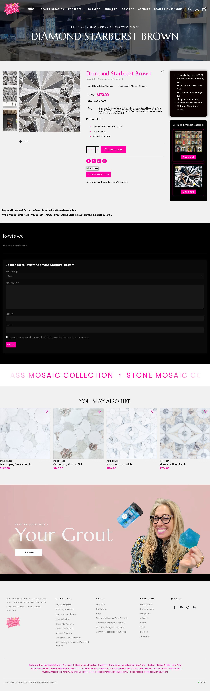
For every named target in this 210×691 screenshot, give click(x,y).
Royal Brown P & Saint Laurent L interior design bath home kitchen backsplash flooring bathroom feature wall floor (130, 111)
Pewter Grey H (128, 109)
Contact (127, 9)
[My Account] (197, 9)
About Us (111, 9)
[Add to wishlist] (162, 71)
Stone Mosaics (139, 86)
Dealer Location (52, 9)
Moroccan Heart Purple (173, 464)
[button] (190, 9)
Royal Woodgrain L (115, 113)
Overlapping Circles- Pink (68, 464)
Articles (144, 9)
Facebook (88, 161)
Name (9, 313)
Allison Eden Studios (102, 86)
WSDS (54, 682)
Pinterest (104, 161)
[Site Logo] (12, 9)
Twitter (94, 161)
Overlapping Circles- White (15, 464)
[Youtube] (181, 607)
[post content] (25, 433)
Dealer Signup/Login (168, 9)
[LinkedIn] (194, 607)
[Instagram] (188, 607)
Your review (12, 282)
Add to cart (115, 149)
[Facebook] (174, 607)
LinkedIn (99, 161)
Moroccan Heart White (119, 464)
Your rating (12, 271)
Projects (75, 9)
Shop (31, 9)
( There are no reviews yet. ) (110, 79)
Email (9, 325)
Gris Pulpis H (116, 109)
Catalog (94, 9)
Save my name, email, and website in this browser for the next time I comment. (49, 337)
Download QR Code (98, 174)
